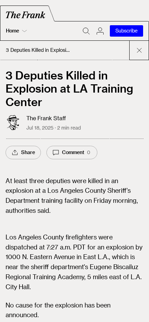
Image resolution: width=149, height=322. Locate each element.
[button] (100, 31)
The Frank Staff (46, 118)
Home (12, 31)
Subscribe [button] (126, 31)
